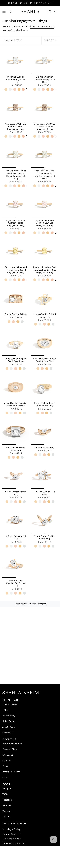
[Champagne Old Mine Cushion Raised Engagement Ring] (15, 108)
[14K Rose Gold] (14, 89)
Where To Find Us (11, 771)
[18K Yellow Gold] (19, 89)
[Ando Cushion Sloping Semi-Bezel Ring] (15, 342)
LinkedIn (6, 816)
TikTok (5, 794)
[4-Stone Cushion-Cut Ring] (44, 475)
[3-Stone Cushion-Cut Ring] (15, 520)
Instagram (7, 788)
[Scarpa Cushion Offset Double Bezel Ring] (44, 387)
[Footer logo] (21, 692)
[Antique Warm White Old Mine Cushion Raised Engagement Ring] (15, 154)
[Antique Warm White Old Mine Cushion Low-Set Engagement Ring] (44, 154)
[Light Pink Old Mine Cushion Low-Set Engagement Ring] (44, 204)
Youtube (6, 811)
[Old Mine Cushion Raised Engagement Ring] (15, 60)
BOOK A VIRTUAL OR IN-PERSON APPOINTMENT (30, 3)
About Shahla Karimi (12, 743)
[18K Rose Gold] (23, 89)
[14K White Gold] (10, 89)
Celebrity (6, 760)
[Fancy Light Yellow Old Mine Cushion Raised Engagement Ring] (15, 251)
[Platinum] (22, 321)
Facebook (7, 799)
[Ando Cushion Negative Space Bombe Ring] (15, 387)
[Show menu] (4, 11)
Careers (6, 777)
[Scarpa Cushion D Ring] (15, 298)
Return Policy (8, 715)
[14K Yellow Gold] (5, 89)
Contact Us (7, 732)
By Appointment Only (14, 843)
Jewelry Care (8, 726)
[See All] (28, 89)
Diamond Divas (9, 749)
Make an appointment (42, 26)
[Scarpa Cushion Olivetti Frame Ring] (44, 298)
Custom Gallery (9, 704)
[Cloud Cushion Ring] (44, 431)
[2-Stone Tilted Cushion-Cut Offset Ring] (15, 564)
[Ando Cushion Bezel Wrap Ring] (15, 431)
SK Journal (7, 754)
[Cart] (55, 11)
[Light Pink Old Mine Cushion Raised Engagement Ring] (15, 204)
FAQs (5, 710)
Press (5, 766)
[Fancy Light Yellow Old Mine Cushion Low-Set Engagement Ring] (44, 251)
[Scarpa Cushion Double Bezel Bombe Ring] (44, 342)
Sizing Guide (8, 721)
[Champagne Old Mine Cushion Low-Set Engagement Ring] (44, 108)
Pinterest (6, 805)
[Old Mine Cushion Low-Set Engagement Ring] (44, 60)
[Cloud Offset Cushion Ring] (15, 475)
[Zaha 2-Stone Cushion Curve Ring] (44, 520)
